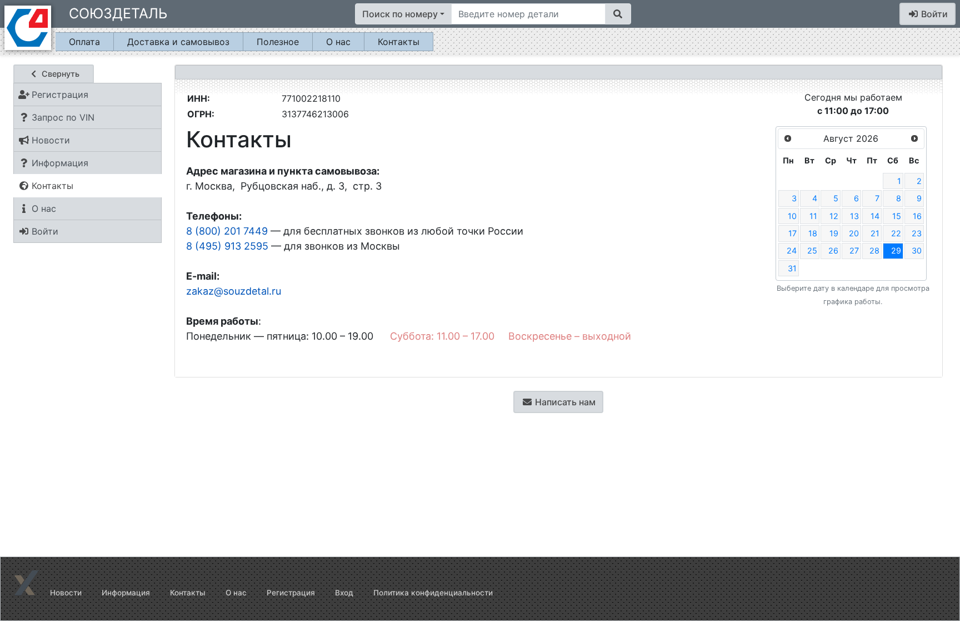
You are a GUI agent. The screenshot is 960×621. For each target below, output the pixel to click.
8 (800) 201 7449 (227, 231)
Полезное (278, 41)
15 (896, 216)
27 (854, 250)
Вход (344, 592)
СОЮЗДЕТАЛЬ (118, 13)
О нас (338, 41)
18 (812, 233)
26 (833, 250)
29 (896, 250)
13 (854, 216)
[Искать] (618, 13)
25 (812, 250)
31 (792, 268)
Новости (66, 592)
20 (854, 233)
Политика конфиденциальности (433, 592)
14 (875, 216)
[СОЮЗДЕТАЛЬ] (27, 26)
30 (917, 250)
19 (833, 233)
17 (792, 233)
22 (896, 233)
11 (813, 216)
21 (875, 233)
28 (874, 250)
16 (917, 216)
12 (833, 216)
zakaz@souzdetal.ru (233, 291)
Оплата (84, 41)
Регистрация (291, 592)
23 (917, 233)
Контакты (398, 41)
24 (792, 250)
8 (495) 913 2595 (227, 246)
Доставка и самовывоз (178, 41)
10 (792, 216)
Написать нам (564, 402)
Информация (126, 592)
